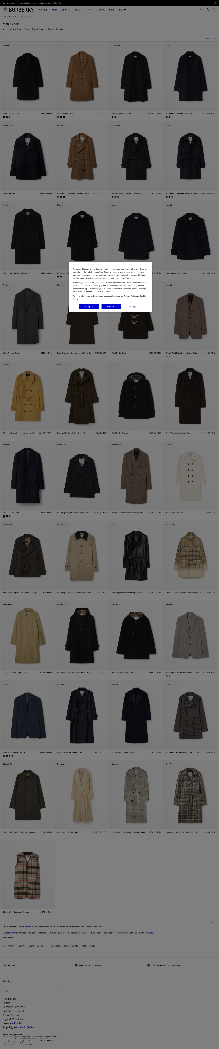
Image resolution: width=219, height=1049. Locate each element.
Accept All (89, 306)
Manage (132, 306)
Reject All (111, 306)
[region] (110, 287)
